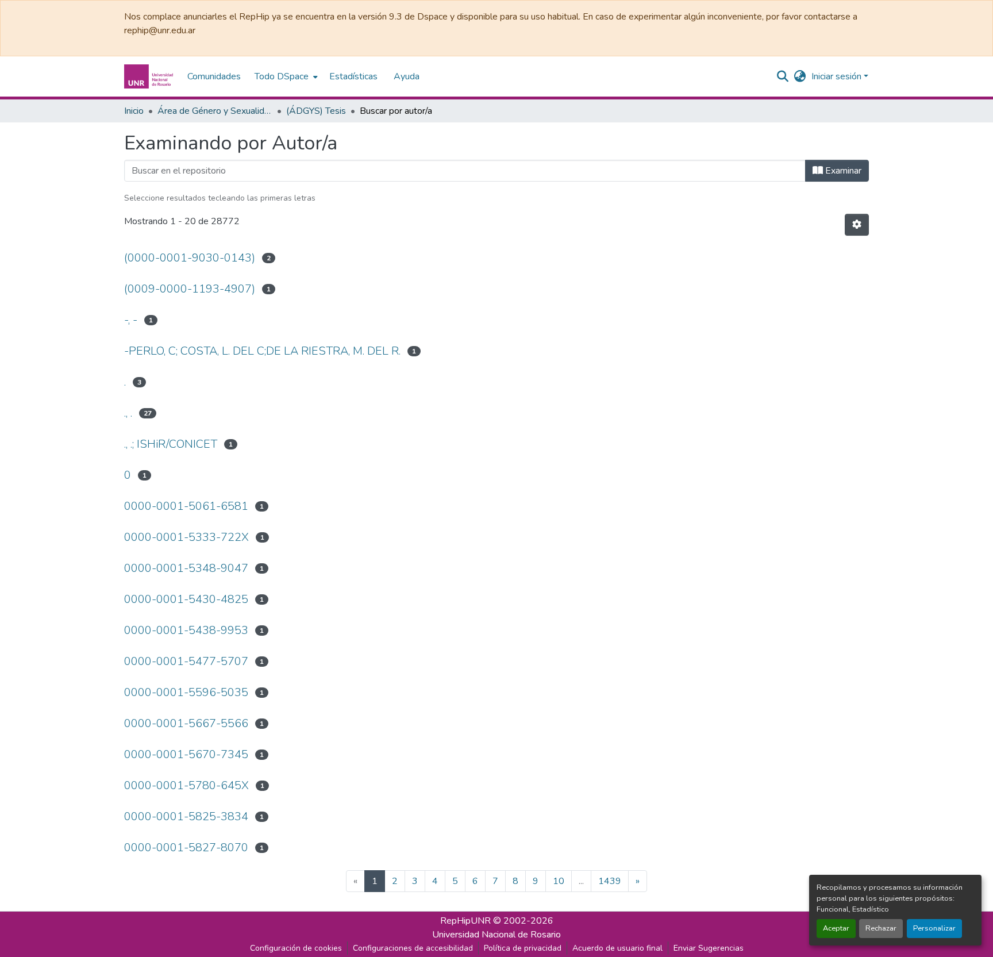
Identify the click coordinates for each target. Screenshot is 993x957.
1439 (609, 881)
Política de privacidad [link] (522, 948)
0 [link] (127, 475)
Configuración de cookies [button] (296, 948)
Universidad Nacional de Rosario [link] (496, 934)
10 (558, 881)
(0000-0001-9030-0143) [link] (189, 258)
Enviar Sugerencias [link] (708, 948)
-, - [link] (130, 320)
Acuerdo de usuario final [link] (617, 948)
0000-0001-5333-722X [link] (186, 537)
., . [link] (128, 413)
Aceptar (836, 928)
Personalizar (934, 928)
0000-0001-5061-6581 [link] (186, 506)
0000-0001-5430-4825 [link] (186, 599)
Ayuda (406, 76)
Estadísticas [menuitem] (353, 76)
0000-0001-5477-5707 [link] (186, 661)
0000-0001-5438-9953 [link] (186, 630)
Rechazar (880, 928)
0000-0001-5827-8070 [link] (186, 847)
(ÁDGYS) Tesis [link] (316, 111)
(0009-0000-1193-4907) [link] (189, 289)
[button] (150, 76)
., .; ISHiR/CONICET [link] (170, 444)
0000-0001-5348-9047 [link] (186, 568)
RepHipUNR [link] (465, 920)
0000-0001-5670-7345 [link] (186, 754)
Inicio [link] (134, 111)
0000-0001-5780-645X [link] (186, 785)
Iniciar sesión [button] (837, 76)
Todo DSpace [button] (282, 76)
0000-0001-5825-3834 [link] (186, 816)
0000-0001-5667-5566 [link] (186, 723)
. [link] (125, 382)
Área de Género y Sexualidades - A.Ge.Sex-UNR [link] (214, 111)
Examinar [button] (842, 170)
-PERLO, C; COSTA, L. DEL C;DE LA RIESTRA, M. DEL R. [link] (262, 351)
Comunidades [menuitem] (214, 76)
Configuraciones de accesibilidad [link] (413, 948)
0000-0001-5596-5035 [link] (186, 692)
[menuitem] (285, 76)
